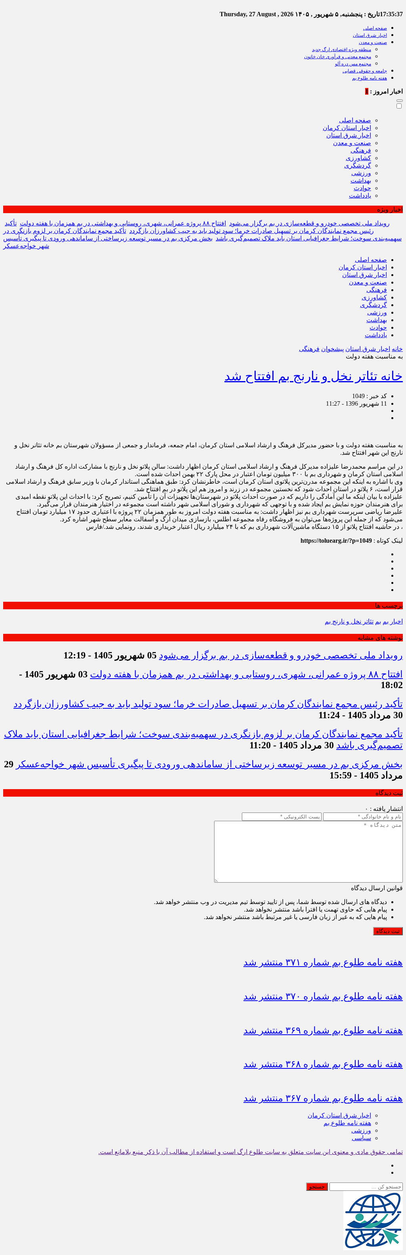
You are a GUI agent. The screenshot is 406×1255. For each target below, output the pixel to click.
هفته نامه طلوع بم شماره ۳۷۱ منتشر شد (323, 962)
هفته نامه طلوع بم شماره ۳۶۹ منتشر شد (323, 1030)
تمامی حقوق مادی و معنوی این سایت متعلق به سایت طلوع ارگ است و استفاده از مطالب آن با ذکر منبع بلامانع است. (250, 1151)
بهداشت (360, 180)
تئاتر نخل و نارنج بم (349, 621)
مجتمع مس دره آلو (353, 64)
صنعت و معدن (373, 42)
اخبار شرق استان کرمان (339, 1115)
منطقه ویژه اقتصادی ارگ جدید (341, 49)
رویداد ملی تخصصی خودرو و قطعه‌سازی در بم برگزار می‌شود (309, 223)
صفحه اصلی (375, 28)
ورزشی (361, 173)
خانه (397, 348)
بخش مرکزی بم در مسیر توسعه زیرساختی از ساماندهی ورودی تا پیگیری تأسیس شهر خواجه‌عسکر (209, 764)
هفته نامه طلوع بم (369, 78)
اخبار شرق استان (370, 35)
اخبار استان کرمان (347, 127)
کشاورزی (358, 157)
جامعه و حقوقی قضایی (365, 71)
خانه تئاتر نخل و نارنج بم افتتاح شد (313, 376)
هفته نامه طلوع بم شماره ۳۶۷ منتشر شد (323, 1098)
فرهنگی (360, 150)
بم (378, 621)
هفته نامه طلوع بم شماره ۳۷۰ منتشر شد (323, 996)
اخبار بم (393, 621)
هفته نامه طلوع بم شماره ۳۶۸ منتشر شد (323, 1064)
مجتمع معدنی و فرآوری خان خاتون (337, 56)
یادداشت (360, 195)
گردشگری (357, 165)
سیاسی (361, 1138)
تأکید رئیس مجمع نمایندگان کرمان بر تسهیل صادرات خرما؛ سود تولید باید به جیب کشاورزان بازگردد (208, 704)
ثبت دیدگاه (388, 931)
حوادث (362, 188)
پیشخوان (332, 348)
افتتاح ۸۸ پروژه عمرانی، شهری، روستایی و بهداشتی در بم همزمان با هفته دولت (123, 223)
